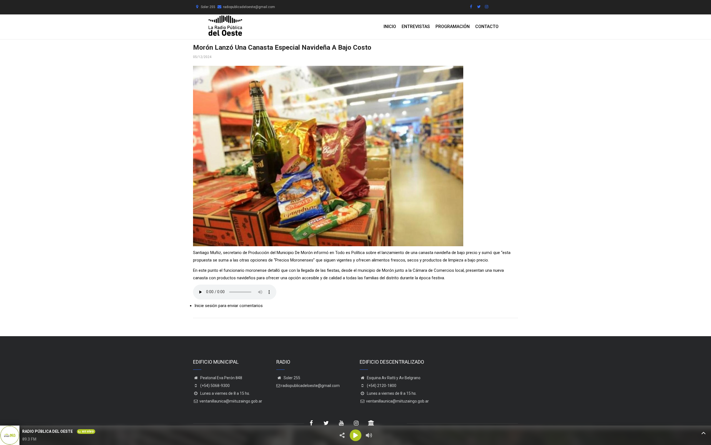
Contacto (487, 26)
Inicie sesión (205, 305)
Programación (452, 26)
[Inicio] (225, 25)
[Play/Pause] (355, 435)
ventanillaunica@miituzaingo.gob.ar (230, 401)
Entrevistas (416, 26)
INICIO (390, 26)
